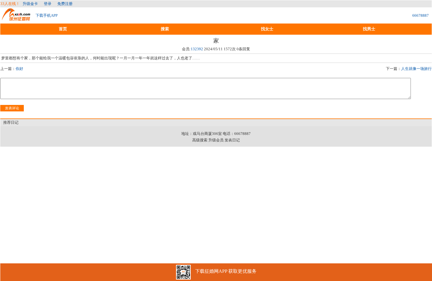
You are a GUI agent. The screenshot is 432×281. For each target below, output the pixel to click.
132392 (197, 49)
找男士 (369, 29)
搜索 (165, 29)
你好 (19, 68)
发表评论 (12, 108)
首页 (63, 29)
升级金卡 (30, 3)
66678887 (420, 15)
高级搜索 (199, 140)
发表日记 (232, 140)
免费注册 (65, 3)
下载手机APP (47, 15)
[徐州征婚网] (16, 18)
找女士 (267, 29)
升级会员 (216, 140)
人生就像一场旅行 (416, 68)
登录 (47, 3)
